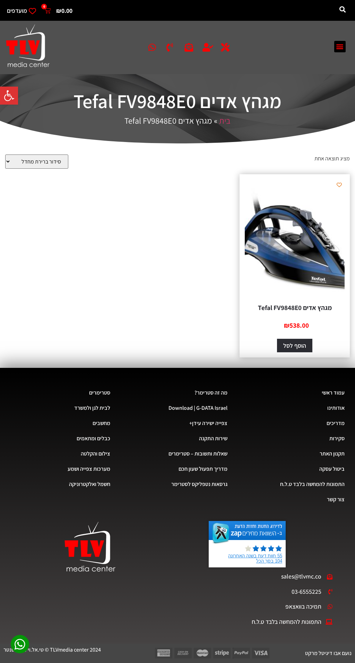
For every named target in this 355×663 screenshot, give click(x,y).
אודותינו (336, 408)
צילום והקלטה (95, 453)
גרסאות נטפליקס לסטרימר (199, 484)
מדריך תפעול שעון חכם (203, 468)
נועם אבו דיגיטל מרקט (328, 653)
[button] (9, 96)
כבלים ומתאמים (93, 438)
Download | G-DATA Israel (197, 408)
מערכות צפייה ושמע (89, 468)
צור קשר (336, 499)
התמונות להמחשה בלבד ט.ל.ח (312, 484)
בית (225, 120)
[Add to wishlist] (339, 185)
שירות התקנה (213, 438)
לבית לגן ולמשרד (92, 408)
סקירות (337, 438)
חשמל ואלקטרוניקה (89, 484)
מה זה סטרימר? (210, 392)
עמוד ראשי (333, 392)
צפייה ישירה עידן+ (208, 423)
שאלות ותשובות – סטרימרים (197, 453)
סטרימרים (99, 392)
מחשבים (101, 423)
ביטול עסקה (332, 468)
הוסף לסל (294, 346)
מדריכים (336, 423)
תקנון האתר (332, 453)
